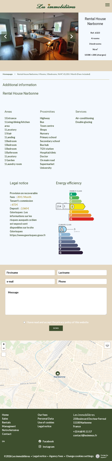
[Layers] (107, 345)
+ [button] (4, 344)
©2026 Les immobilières (17, 456)
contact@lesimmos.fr (85, 435)
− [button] (4, 348)
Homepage (8, 74)
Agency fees (56, 456)
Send (56, 328)
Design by (104, 456)
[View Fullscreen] (4, 354)
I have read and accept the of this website (58, 322)
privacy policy (64, 322)
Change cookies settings (80, 456)
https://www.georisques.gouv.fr (28, 235)
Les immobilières (84, 414)
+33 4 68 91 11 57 (82, 431)
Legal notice (39, 456)
